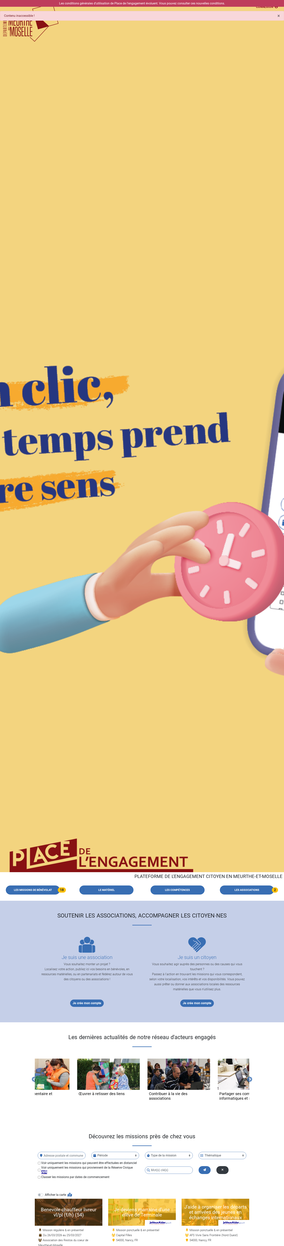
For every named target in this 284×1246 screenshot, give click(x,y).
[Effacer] (222, 1170)
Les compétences (177, 889)
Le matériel (106, 889)
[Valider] (205, 1170)
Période (102, 1155)
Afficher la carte (56, 1195)
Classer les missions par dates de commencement (75, 1177)
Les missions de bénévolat (33, 889)
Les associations (247, 889)
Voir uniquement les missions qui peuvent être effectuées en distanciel (89, 1163)
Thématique (213, 1155)
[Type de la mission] (148, 1155)
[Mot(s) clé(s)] (148, 1170)
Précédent (33, 1078)
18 (62, 890)
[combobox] (62, 1155)
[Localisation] (41, 1155)
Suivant (249, 1078)
